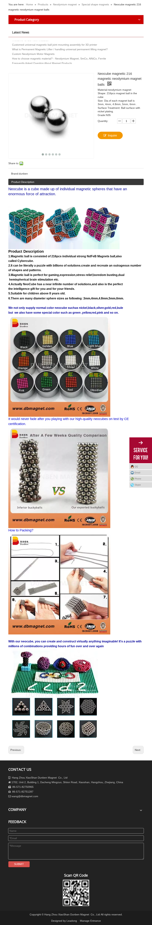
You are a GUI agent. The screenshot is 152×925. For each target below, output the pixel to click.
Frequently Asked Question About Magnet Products (42, 58)
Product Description (22, 181)
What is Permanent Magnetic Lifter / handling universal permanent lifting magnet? (60, 44)
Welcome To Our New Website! (30, 63)
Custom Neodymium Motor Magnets (33, 49)
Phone (138, 478)
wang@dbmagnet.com (25, 796)
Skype (138, 485)
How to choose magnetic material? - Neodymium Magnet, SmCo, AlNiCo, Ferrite (59, 53)
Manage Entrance (90, 920)
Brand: (15, 173)
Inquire (112, 135)
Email (137, 472)
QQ (136, 466)
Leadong (72, 920)
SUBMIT (19, 864)
